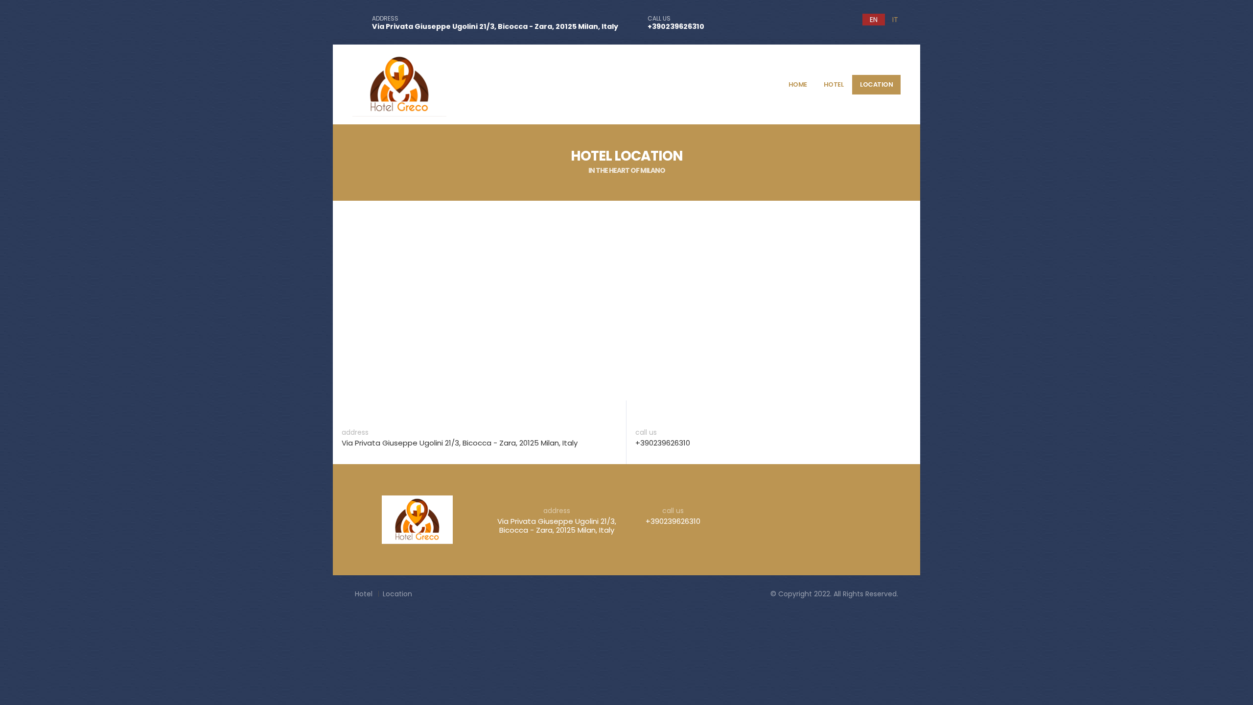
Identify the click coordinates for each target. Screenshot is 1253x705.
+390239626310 (676, 26)
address (355, 432)
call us (646, 432)
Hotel (834, 84)
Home (798, 84)
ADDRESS (385, 18)
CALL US (659, 18)
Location (876, 84)
